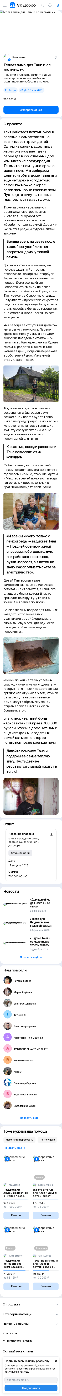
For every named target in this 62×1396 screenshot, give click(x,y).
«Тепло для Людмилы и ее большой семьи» (41, 922)
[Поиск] (43, 5)
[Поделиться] (55, 57)
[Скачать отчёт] (51, 839)
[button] (31, 1304)
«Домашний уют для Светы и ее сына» (41, 903)
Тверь (12, 90)
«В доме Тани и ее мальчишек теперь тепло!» (40, 942)
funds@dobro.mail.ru (20, 1340)
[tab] (19, 1140)
